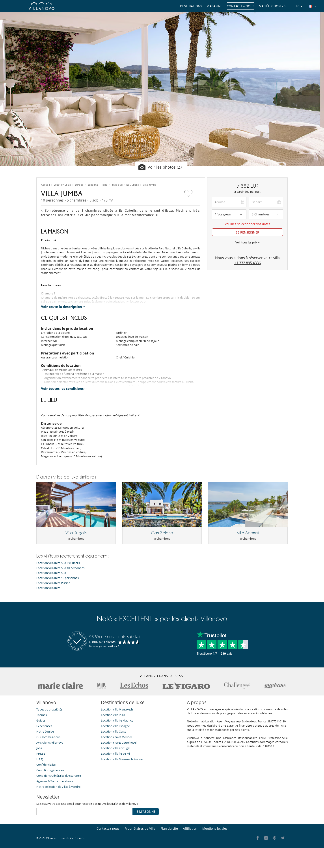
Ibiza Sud (117, 185)
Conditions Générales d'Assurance (58, 776)
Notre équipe (45, 731)
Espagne (93, 185)
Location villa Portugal (115, 748)
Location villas (62, 185)
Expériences (44, 726)
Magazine (214, 6)
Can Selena (162, 532)
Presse (40, 754)
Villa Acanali (248, 532)
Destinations (191, 6)
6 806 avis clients (102, 642)
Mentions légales (214, 828)
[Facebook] (257, 838)
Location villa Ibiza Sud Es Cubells (58, 563)
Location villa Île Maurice (117, 720)
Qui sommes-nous (48, 737)
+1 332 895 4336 (247, 262)
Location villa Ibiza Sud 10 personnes (60, 568)
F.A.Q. (40, 759)
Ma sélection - (272, 6)
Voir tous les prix (246, 242)
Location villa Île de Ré (115, 754)
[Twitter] (283, 838)
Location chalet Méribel (116, 737)
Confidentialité (46, 765)
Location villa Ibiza (48, 588)
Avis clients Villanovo (49, 742)
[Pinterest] (274, 838)
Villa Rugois (76, 532)
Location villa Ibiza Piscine (53, 583)
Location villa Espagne (115, 726)
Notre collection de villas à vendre (58, 787)
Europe (79, 185)
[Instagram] (266, 838)
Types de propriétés (49, 709)
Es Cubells (132, 185)
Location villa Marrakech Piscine (122, 759)
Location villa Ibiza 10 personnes (57, 578)
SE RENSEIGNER (247, 232)
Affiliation (190, 828)
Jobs (39, 748)
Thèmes (41, 715)
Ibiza (105, 185)
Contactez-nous (240, 6)
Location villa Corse (113, 731)
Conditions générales (50, 770)
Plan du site (169, 828)
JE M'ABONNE (146, 811)
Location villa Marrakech (117, 709)
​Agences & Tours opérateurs (54, 781)
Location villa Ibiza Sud (51, 573)
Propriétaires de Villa (140, 828)
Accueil (45, 185)
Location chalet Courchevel (118, 742)
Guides (40, 720)
